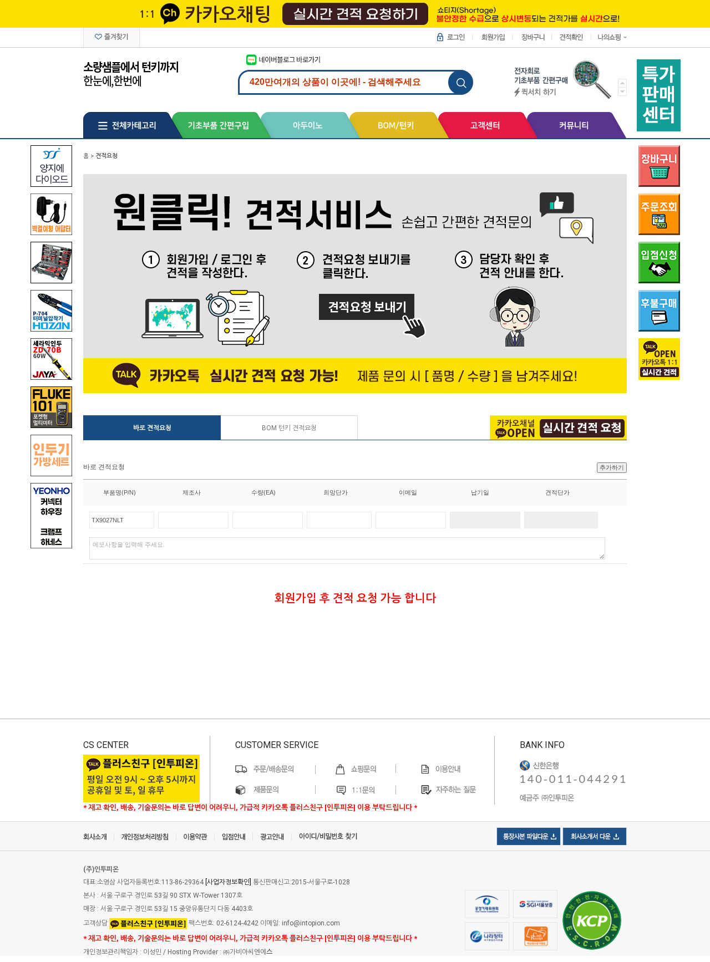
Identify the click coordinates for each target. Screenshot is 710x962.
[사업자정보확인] (228, 882)
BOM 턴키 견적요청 (289, 428)
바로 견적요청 (152, 428)
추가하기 (612, 467)
